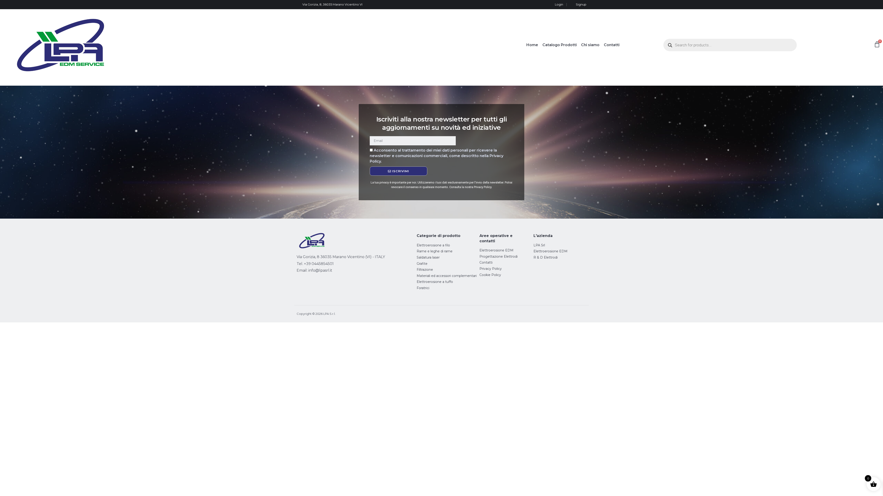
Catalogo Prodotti (559, 45)
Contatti (611, 45)
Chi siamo (590, 45)
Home (532, 45)
